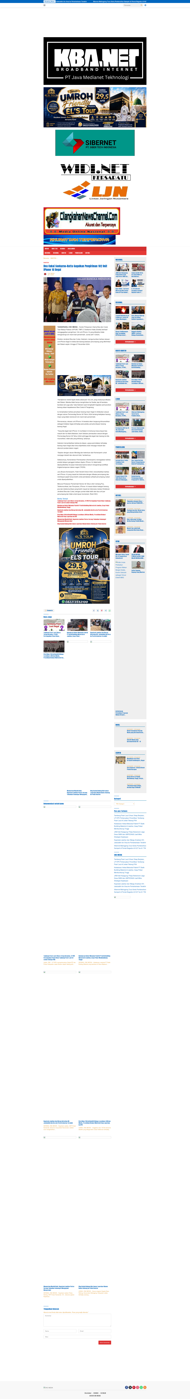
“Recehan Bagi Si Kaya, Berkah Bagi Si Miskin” (134, 1228)
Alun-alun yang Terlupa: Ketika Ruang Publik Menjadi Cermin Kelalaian (136, 520)
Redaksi (62, 249)
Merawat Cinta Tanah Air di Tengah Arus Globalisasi (122, 556)
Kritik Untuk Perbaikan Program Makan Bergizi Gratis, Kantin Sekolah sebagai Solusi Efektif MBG (122, 713)
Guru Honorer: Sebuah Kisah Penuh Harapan (136, 917)
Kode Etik (54, 249)
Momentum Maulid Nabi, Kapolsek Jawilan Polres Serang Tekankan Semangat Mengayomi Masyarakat (81, 520)
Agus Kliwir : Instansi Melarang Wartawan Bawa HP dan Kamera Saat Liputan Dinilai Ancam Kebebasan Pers (122, 290)
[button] (141, 5)
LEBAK (70, 253)
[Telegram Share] (105, 610)
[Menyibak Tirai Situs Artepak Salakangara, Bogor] (120, 760)
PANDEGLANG (79, 253)
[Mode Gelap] (145, 5)
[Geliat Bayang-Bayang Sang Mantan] (138, 565)
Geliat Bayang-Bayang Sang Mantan (138, 571)
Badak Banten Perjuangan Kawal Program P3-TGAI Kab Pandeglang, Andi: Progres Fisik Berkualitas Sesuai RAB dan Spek (138, 478)
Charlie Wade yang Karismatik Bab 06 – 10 (134, 740)
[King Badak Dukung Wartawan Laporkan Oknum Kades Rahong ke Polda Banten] (100, 715)
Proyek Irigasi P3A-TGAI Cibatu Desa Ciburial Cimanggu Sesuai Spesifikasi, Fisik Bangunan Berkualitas (122, 478)
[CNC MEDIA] (82, 221)
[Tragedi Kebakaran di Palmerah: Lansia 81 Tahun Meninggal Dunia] (122, 310)
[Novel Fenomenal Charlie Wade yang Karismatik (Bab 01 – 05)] (120, 732)
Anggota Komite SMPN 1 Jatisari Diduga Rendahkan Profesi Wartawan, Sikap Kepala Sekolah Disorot (138, 333)
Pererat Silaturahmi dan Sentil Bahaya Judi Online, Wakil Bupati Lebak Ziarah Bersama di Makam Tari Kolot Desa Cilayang (138, 430)
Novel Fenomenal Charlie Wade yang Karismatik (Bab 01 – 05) (135, 731)
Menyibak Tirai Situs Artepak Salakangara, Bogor (136, 759)
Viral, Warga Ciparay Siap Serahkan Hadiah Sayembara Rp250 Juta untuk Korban (138, 317)
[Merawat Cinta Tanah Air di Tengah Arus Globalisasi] (122, 549)
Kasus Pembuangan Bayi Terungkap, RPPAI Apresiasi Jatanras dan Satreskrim (122, 333)
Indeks (47, 249)
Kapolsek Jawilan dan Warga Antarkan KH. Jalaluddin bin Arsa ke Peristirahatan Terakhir (82, 511)
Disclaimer (71, 249)
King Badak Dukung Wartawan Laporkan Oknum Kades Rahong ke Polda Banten (81, 524)
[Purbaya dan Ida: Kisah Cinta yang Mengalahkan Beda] (120, 511)
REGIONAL (56, 253)
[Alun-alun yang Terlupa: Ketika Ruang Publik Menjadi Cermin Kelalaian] (120, 520)
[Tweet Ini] (97, 610)
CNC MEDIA (51, 273)
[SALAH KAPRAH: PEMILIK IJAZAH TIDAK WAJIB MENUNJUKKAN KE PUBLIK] (138, 549)
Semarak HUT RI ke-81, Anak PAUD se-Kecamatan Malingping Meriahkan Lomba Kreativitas (137, 275)
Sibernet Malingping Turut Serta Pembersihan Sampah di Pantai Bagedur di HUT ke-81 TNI (138, 414)
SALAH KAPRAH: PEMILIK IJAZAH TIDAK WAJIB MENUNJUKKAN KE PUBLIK (138, 556)
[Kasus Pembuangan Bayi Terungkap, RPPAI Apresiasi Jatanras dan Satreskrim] (122, 326)
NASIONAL (47, 253)
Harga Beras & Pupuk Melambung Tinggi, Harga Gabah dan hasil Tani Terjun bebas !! (135, 1072)
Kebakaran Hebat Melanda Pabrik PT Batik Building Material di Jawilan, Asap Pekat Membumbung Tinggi (83, 506)
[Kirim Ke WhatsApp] (109, 610)
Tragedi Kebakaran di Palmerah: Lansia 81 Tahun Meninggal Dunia (122, 317)
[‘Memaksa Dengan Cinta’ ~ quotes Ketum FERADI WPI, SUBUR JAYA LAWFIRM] (120, 502)
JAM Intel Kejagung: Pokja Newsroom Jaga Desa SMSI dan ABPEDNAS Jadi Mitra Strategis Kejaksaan (122, 275)
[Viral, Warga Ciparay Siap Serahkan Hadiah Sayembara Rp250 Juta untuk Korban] (138, 310)
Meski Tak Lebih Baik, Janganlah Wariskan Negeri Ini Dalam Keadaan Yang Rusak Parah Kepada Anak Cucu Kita (135, 529)
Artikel (87, 253)
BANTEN (64, 253)
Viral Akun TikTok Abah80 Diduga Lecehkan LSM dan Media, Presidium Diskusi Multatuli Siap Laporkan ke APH (81, 515)
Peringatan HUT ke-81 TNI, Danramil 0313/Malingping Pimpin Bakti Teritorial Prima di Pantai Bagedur (122, 430)
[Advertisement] (95, 23)
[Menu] (45, 5)
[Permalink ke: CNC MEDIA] (45, 274)
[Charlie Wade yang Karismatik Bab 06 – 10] (120, 741)
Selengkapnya (129, 342)
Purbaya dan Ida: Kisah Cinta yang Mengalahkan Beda (136, 511)
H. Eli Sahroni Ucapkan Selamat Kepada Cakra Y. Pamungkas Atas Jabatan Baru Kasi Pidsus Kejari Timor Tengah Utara (138, 290)
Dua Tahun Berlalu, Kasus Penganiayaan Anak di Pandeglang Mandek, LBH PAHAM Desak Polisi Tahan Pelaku (138, 462)
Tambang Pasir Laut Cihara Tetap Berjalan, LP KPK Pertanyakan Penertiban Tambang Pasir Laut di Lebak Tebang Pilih (83, 502)
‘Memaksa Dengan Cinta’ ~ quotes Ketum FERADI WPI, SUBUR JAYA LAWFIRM (135, 502)
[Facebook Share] (93, 610)
